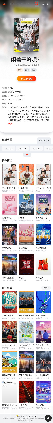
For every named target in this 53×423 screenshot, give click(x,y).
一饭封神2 (23, 405)
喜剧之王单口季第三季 (9, 345)
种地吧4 (22, 217)
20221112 (8, 148)
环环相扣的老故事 (43, 188)
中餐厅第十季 (7, 315)
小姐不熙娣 (23, 188)
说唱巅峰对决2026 (9, 405)
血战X (21, 277)
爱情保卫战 (7, 217)
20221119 (22, 148)
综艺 (19, 70)
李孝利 (18, 92)
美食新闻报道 (41, 247)
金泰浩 (11, 88)
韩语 (10, 103)
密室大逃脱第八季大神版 (9, 277)
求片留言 (21, 416)
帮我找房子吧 (41, 217)
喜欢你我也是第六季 (43, 345)
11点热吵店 (7, 247)
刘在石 (11, 92)
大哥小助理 (40, 315)
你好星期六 (40, 405)
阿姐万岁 (39, 277)
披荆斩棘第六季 (42, 375)
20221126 (36, 148)
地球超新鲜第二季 (26, 345)
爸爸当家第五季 (8, 375)
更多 (45, 288)
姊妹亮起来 (23, 247)
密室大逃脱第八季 (26, 315)
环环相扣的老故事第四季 (9, 188)
